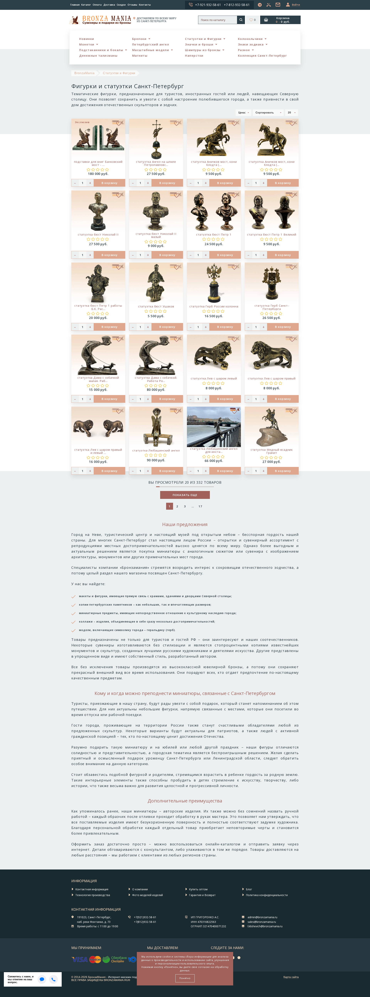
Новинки (86, 39)
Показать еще (185, 495)
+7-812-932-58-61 (237, 5)
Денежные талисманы (98, 55)
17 (200, 506)
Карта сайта (291, 977)
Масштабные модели (150, 50)
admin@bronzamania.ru (262, 917)
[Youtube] (233, 957)
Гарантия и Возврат (202, 895)
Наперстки (194, 55)
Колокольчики (250, 39)
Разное (244, 50)
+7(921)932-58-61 (145, 917)
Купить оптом (198, 889)
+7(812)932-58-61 (145, 922)
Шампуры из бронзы (203, 50)
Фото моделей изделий (147, 895)
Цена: (242, 112)
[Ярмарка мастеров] (240, 957)
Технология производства (92, 895)
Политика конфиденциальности (267, 895)
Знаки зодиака (251, 44)
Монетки (86, 44)
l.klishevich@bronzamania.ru (265, 926)
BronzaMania (84, 73)
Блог (249, 889)
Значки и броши (199, 44)
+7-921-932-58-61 (208, 5)
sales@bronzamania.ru (262, 922)
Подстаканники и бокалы (101, 50)
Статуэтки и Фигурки (203, 39)
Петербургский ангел (150, 44)
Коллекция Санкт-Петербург (262, 55)
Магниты (140, 55)
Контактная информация (91, 889)
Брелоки (139, 39)
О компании (140, 889)
